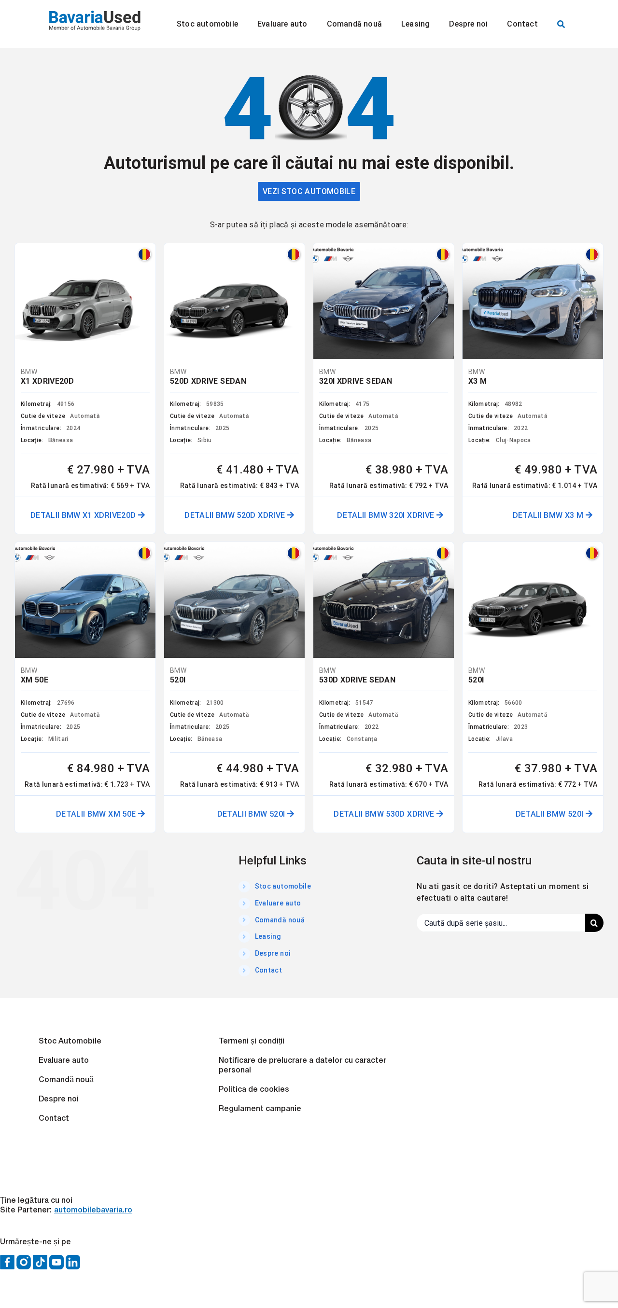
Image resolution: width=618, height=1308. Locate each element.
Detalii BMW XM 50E (97, 814)
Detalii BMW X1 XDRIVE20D (84, 515)
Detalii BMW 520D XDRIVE (235, 515)
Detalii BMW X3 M (549, 515)
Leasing (268, 936)
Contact (268, 970)
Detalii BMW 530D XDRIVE (385, 814)
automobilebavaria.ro (93, 1210)
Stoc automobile (283, 886)
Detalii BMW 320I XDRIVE (386, 515)
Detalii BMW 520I (252, 814)
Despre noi (273, 953)
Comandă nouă (280, 920)
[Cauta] (561, 24)
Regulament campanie (260, 1109)
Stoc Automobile (70, 1041)
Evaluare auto (278, 903)
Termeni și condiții (251, 1041)
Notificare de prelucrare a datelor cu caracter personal (302, 1066)
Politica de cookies (254, 1089)
